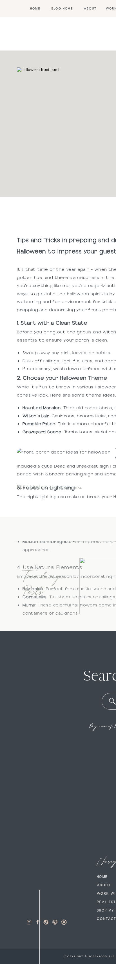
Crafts (55, 488)
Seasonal (73, 488)
